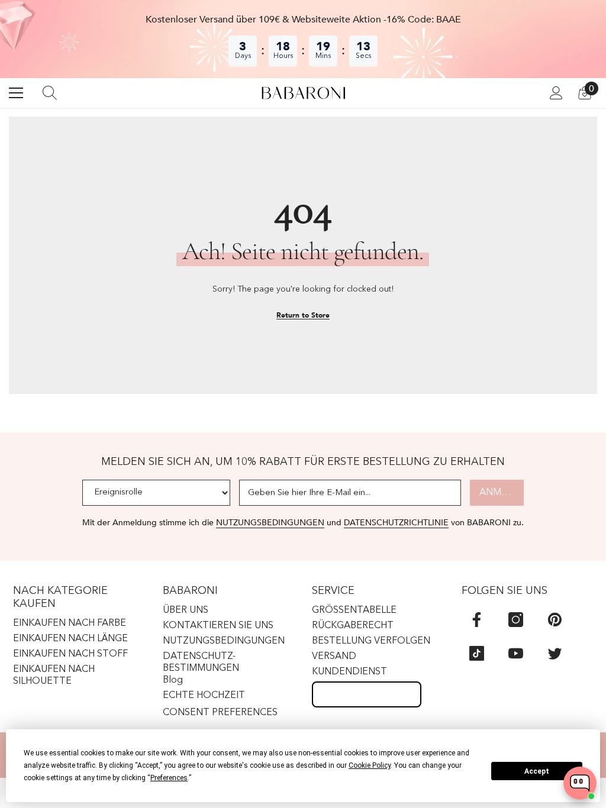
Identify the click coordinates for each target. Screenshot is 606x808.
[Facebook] (477, 620)
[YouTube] (516, 653)
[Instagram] (516, 620)
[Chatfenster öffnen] (580, 783)
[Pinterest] (555, 620)
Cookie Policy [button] (370, 765)
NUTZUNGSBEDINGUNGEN (270, 522)
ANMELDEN (501, 492)
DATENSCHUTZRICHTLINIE (396, 522)
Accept (536, 771)
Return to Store (303, 315)
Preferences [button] (169, 778)
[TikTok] (477, 653)
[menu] (16, 93)
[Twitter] (555, 653)
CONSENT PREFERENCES (220, 712)
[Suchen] (50, 93)
